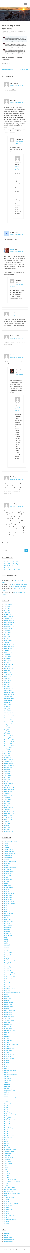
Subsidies (7, 1147)
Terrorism (7, 1155)
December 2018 (9, 787)
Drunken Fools (8, 921)
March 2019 (7, 781)
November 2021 (9, 718)
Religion (6, 1108)
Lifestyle (6, 1032)
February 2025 (8, 640)
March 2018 (7, 805)
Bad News (7, 863)
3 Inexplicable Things (10, 841)
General (6, 965)
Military (6, 1052)
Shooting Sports (9, 1135)
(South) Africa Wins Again (12, 564)
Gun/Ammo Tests (9, 988)
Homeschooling (9, 1002)
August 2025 (8, 628)
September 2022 (9, 698)
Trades (6, 1171)
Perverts (6, 1088)
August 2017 (8, 819)
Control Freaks (8, 899)
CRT (5, 907)
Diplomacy (7, 915)
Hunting (6, 1008)
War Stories (7, 1201)
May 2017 (7, 825)
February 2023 (8, 688)
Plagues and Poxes (9, 1090)
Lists (5, 1034)
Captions (7, 883)
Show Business (8, 1137)
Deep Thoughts (8, 913)
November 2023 (9, 670)
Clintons (6, 889)
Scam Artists (8, 1122)
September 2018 (9, 793)
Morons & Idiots (9, 1058)
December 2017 (9, 811)
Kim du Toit (14, 31)
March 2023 (7, 686)
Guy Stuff (7, 990)
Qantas (6, 1100)
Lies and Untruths (9, 1030)
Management (8, 1040)
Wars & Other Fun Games (11, 1203)
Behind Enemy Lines (10, 867)
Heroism (6, 996)
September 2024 (9, 650)
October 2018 (8, 791)
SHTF (6, 1139)
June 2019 (7, 775)
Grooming (7, 984)
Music (6, 1064)
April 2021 (7, 732)
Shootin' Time (8, 1131)
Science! (6, 1126)
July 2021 (7, 726)
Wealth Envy (8, 1209)
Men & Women (8, 1050)
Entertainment (8, 935)
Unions (6, 1195)
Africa (6, 845)
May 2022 (7, 706)
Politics (6, 1092)
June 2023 (7, 680)
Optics (6, 1082)
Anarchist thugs (9, 851)
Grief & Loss (8, 980)
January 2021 (8, 738)
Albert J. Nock (8, 849)
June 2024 (7, 656)
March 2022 (7, 710)
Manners (7, 1042)
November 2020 (9, 742)
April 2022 (7, 708)
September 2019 (9, 769)
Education (7, 929)
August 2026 (8, 604)
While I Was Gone (9, 1215)
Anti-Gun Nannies (9, 853)
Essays (6, 937)
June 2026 (7, 608)
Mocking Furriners (9, 1054)
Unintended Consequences (12, 1193)
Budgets (6, 877)
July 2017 (7, 821)
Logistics (6, 1038)
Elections (7, 931)
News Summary (9, 568)
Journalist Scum (9, 1020)
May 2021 (7, 730)
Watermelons (8, 1205)
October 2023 (8, 672)
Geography (7, 967)
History (6, 1000)
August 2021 (8, 724)
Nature (6, 1072)
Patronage (7, 1086)
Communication (9, 893)
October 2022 (8, 696)
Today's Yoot (8, 1163)
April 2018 (7, 803)
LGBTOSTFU (8, 1028)
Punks (6, 1096)
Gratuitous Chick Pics (10, 977)
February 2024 (8, 664)
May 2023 (7, 682)
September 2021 (9, 722)
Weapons (7, 1211)
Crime (6, 905)
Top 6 (6, 1167)
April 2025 (7, 636)
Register (6, 1233)
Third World (7, 1161)
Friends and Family (9, 961)
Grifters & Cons (8, 982)
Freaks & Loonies (9, 957)
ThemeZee (23, 1249)
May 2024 (7, 658)
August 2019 (8, 771)
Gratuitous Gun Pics (10, 979)
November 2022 (9, 694)
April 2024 (7, 660)
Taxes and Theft (9, 1151)
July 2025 (7, 630)
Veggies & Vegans (9, 1197)
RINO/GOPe (7, 1118)
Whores (6, 1217)
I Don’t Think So (9, 566)
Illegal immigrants (9, 1010)
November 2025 (9, 622)
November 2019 (9, 765)
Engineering (8, 933)
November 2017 (9, 813)
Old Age (6, 1076)
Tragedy (6, 1175)
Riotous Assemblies (10, 1120)
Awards (6, 859)
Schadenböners (8, 1124)
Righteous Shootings (10, 1114)
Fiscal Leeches (8, 951)
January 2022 (8, 714)
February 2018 (8, 807)
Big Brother (7, 869)
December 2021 (9, 716)
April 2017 (7, 827)
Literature (7, 1036)
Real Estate (7, 1106)
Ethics (6, 939)
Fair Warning (23, 69)
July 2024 (7, 654)
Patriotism (7, 1084)
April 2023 (7, 684)
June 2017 (7, 823)
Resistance (7, 1110)
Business (7, 881)
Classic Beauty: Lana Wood (12, 562)
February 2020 (8, 759)
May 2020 (7, 753)
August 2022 (8, 700)
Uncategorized (8, 1191)
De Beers (7, 911)
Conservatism (8, 895)
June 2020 (7, 751)
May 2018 (7, 801)
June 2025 (7, 632)
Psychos (6, 1094)
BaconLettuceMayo (10, 861)
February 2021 (8, 736)
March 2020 (7, 757)
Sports (6, 1145)
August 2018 (8, 795)
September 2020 (9, 745)
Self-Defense (8, 1129)
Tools (5, 1165)
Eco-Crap (7, 923)
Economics (7, 927)
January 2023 (8, 690)
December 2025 (9, 620)
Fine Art (6, 949)
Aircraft (6, 847)
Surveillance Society (10, 1149)
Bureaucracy (8, 879)
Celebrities (7, 885)
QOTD (6, 1102)
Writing (6, 1223)
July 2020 (7, 749)
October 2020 (8, 743)
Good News (7, 969)
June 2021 (7, 728)
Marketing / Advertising (11, 1044)
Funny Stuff (7, 963)
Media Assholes (6, 33)
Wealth (6, 1207)
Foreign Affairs (8, 955)
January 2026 (8, 618)
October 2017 (8, 815)
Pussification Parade (10, 1098)
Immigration (8, 1012)
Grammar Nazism (9, 975)
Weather (7, 1213)
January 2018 (8, 809)
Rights (6, 1116)
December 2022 (9, 692)
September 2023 (9, 674)
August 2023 (8, 676)
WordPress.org (8, 1241)
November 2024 (9, 646)
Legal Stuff (7, 1026)
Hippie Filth (7, 998)
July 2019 (7, 773)
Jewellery (7, 1018)
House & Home (8, 1004)
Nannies (6, 1068)
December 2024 (9, 644)
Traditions (7, 1173)
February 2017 (8, 831)
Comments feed (9, 1239)
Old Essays (7, 1078)
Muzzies (6, 1066)
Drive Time (7, 919)
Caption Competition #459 (12, 570)
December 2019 (9, 763)
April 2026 (7, 612)
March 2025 (7, 638)
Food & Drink (8, 953)
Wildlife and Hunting (10, 1219)
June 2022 (7, 704)
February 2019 (8, 783)
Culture (6, 909)
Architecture (8, 855)
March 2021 (7, 734)
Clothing (6, 891)
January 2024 (8, 666)
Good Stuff (7, 971)
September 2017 (9, 817)
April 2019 (7, 779)
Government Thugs (10, 973)
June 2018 (7, 799)
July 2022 (7, 702)
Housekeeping (8, 1006)
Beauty (6, 865)
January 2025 (8, 642)
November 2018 (9, 789)
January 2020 (8, 761)
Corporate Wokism (9, 903)
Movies (6, 1060)
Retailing (7, 1112)
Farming (6, 941)
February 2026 (8, 616)
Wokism (6, 1221)
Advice (6, 843)
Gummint (7, 986)
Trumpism (7, 1185)
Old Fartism (7, 1080)
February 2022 (8, 712)
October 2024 (8, 648)
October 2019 (8, 767)
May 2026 (7, 610)
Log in (6, 1235)
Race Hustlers (8, 1104)
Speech (6, 1143)
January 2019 (8, 785)
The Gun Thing (8, 1157)
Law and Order (8, 1024)
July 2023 (7, 678)
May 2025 (7, 634)
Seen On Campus (9, 1128)
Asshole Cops (8, 857)
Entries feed (8, 1237)
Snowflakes (7, 1141)
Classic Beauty (8, 887)
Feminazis (7, 945)
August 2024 (8, 652)
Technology (7, 1153)
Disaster (6, 917)
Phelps (12, 249)
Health (6, 994)
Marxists (21, 31)
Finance (6, 947)
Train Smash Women (10, 1179)
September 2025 (9, 626)
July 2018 (7, 797)
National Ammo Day (10, 1070)
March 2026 (7, 614)
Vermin (6, 1199)
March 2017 (7, 829)
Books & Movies (9, 871)
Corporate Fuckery (9, 901)
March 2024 (7, 662)
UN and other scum (10, 1189)
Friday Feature (8, 959)
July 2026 (7, 606)
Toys (5, 1169)
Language (7, 1022)
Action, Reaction (8, 69)
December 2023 (9, 668)
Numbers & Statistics (10, 1074)
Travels (6, 1183)
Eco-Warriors (8, 925)
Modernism (7, 1056)
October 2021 (8, 720)
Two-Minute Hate (9, 1187)
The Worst (7, 1159)
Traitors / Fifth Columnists (12, 1181)
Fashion (6, 943)
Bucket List (7, 875)
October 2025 (8, 624)
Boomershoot (8, 873)
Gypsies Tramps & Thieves (12, 992)
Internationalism (9, 1016)
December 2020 (9, 740)
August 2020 (8, 747)
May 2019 (7, 777)
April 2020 (7, 755)
